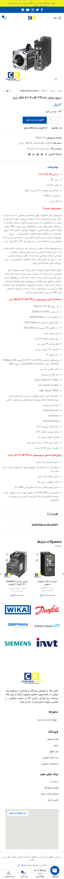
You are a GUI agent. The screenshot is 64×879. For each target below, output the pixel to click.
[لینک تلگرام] (29, 154)
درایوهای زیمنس (15, 588)
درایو (52, 91)
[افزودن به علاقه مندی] (37, 554)
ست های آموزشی (50, 757)
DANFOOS (45, 588)
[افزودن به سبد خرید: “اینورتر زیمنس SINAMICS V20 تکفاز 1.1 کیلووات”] (7, 560)
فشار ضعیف (52, 739)
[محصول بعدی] (4, 91)
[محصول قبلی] (10, 91)
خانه (59, 91)
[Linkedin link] (33, 154)
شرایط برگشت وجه (49, 794)
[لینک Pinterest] (22, 9)
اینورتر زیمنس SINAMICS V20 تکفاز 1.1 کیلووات (17, 583)
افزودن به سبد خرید (34, 120)
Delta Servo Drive (29, 91)
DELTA (44, 91)
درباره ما (54, 781)
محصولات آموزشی (49, 764)
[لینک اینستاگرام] (32, 9)
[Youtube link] (27, 9)
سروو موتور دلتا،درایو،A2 (38, 148)
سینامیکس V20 (17, 591)
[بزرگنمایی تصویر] (56, 79)
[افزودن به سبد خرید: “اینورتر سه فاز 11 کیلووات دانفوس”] (37, 560)
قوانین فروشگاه (51, 788)
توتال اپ (21, 865)
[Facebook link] (42, 9)
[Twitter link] (37, 9)
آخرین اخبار (53, 800)
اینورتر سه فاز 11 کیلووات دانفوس (47, 583)
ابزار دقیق (54, 751)
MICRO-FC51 (47, 591)
